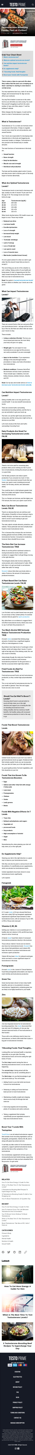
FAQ (17, 1392)
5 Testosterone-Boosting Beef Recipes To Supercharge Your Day (15, 1190)
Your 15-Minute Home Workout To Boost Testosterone (14, 1215)
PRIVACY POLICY (17, 1402)
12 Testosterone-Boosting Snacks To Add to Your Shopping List (17, 1195)
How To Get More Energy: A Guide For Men (15, 1182)
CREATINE (17, 1371)
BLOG (17, 1397)
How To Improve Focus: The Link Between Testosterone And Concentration (15, 1210)
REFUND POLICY (17, 1387)
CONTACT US (17, 1418)
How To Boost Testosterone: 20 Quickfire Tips (16, 1199)
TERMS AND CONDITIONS (17, 1412)
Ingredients (5, 1236)
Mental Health (6, 1238)
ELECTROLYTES (17, 1377)
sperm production (23, 617)
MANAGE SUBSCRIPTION (17, 1423)
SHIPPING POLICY (18, 1407)
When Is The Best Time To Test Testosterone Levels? (16, 1186)
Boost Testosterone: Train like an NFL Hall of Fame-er (15, 1224)
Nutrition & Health (7, 1241)
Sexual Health (6, 1244)
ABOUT (17, 1382)
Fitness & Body (6, 1233)
